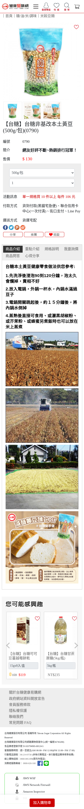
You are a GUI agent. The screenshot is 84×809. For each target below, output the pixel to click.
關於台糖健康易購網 (25, 692)
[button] (8, 645)
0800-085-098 (26, 759)
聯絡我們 (16, 716)
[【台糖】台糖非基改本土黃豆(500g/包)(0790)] (42, 60)
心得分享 (32, 256)
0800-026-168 (29, 763)
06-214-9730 (26, 754)
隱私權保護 (18, 710)
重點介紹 (32, 249)
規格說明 (52, 249)
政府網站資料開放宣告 (27, 698)
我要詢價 (71, 249)
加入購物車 (42, 803)
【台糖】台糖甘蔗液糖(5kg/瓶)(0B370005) (60, 658)
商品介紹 (13, 249)
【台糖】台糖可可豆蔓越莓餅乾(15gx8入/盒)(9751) (23, 658)
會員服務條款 (19, 704)
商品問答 (13, 256)
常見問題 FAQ (20, 722)
